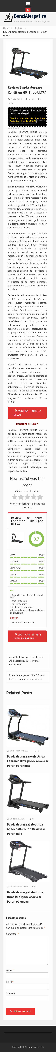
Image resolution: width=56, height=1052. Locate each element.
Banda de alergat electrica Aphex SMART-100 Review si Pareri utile (26, 829)
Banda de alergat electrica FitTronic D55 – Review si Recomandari (26, 677)
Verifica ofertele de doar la (27, 120)
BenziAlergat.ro (30, 16)
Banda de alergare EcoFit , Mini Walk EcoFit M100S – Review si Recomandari (26, 661)
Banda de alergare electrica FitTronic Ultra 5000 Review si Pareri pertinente (27, 761)
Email (9, 981)
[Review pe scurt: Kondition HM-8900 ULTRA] (17, 539)
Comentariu (12, 933)
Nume (10, 970)
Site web (10, 993)
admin (31, 99)
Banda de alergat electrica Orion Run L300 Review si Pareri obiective (25, 896)
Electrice (12, 103)
